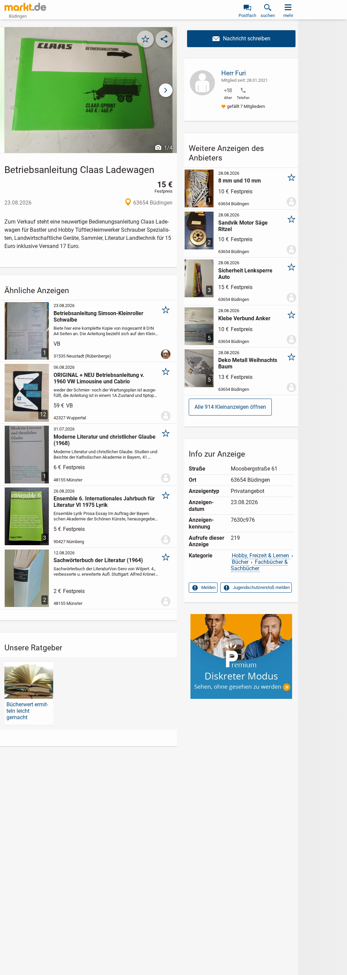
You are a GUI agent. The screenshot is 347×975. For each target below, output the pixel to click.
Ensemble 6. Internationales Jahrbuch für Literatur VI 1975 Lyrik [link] (104, 501)
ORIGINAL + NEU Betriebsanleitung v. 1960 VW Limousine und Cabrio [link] (99, 378)
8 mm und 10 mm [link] (239, 180)
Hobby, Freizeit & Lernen (260, 555)
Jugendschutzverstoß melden (261, 587)
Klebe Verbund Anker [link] (244, 318)
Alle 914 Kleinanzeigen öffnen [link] (230, 407)
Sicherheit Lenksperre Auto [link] (245, 273)
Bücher (240, 562)
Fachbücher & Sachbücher (259, 565)
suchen (268, 15)
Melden (208, 587)
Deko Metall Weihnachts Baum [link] (247, 363)
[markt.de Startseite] (25, 7)
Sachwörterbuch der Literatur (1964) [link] (98, 560)
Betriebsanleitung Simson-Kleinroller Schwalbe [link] (98, 316)
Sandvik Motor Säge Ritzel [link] (243, 225)
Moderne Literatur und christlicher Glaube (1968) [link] (105, 440)
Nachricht (241, 38)
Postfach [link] (247, 15)
